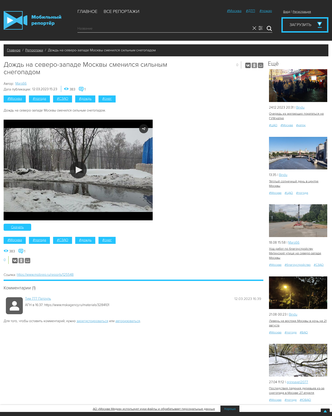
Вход (286, 12)
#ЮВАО (305, 400)
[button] (78, 170)
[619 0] (298, 85)
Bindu (300, 107)
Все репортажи (121, 11)
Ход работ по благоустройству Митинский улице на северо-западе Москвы (295, 253)
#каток (301, 125)
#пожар (266, 11)
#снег (107, 98)
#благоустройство (298, 265)
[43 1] (298, 292)
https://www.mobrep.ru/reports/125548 (45, 275)
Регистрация (302, 12)
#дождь (85, 98)
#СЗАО (62, 98)
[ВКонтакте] (248, 65)
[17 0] (298, 153)
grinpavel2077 (297, 382)
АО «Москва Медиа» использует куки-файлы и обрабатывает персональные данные (154, 409)
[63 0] (298, 220)
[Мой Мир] (260, 65)
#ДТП (250, 11)
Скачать (17, 227)
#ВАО (304, 332)
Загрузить (300, 24)
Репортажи (34, 50)
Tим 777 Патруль (38, 299)
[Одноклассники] (254, 65)
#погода (39, 98)
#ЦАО (273, 125)
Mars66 (21, 83)
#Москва (234, 11)
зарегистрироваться (92, 321)
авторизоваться (127, 321)
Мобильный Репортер (32, 20)
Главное (87, 11)
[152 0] (298, 360)
